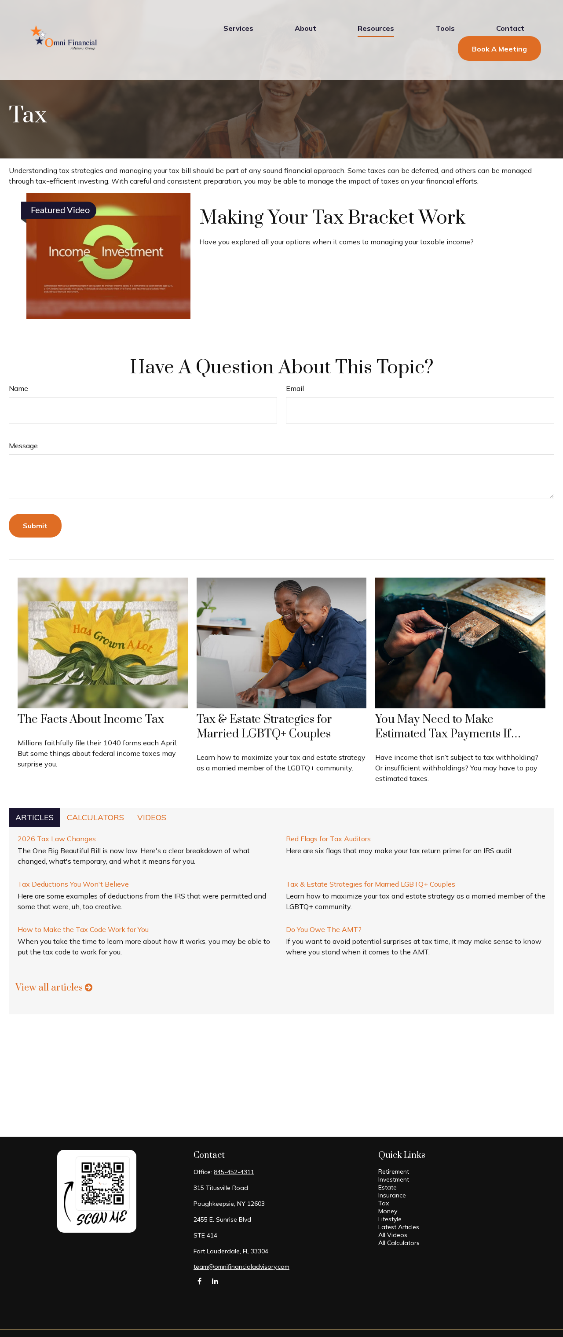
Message (23, 445)
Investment (393, 1179)
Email (295, 388)
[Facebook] (199, 1281)
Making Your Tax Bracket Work (332, 218)
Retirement (393, 1171)
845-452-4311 (234, 1172)
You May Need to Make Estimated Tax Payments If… (448, 726)
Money (387, 1211)
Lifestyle (390, 1219)
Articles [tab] (34, 817)
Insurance (392, 1195)
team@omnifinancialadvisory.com (241, 1267)
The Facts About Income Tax (91, 719)
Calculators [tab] (95, 817)
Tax (383, 1203)
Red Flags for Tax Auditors (328, 838)
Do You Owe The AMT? (324, 929)
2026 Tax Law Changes (57, 838)
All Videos (392, 1235)
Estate (387, 1187)
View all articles (50, 988)
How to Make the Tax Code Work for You (83, 929)
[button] (238, 27)
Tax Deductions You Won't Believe (73, 884)
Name (18, 388)
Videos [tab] (151, 817)
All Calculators (399, 1243)
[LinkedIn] (215, 1281)
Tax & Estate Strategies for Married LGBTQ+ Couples (264, 726)
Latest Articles (398, 1227)
